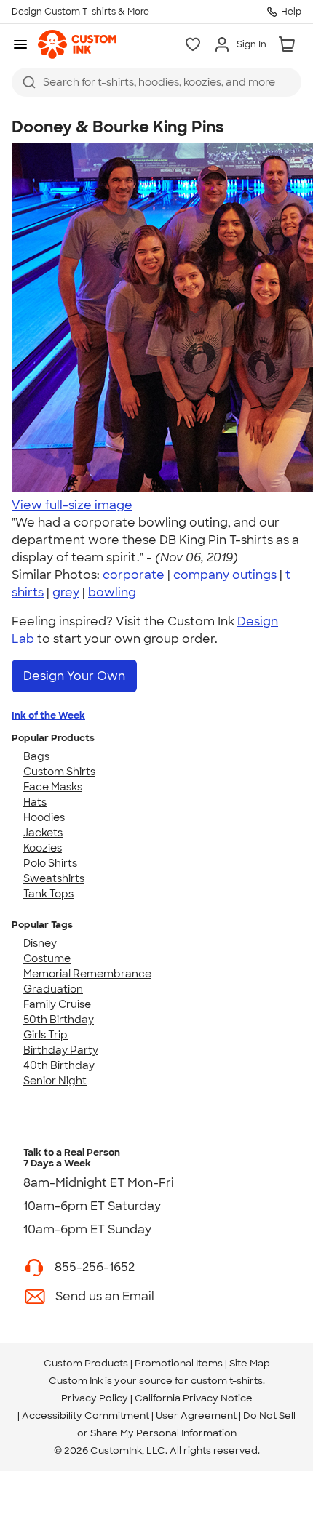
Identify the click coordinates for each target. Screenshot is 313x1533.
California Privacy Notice (194, 1398)
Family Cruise (57, 1004)
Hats (35, 802)
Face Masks (52, 786)
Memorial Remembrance (87, 973)
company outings (225, 575)
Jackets (43, 832)
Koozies (42, 847)
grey (65, 592)
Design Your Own (74, 676)
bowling (112, 592)
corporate (134, 575)
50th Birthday (58, 1019)
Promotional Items (179, 1363)
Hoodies (44, 817)
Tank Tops (48, 893)
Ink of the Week (48, 715)
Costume (47, 958)
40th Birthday (59, 1065)
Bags (36, 756)
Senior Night (55, 1080)
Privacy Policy (94, 1398)
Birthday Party (60, 1050)
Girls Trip (45, 1034)
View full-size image (72, 505)
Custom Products (86, 1363)
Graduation (53, 989)
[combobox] (156, 82)
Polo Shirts (50, 863)
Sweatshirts (53, 878)
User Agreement (196, 1415)
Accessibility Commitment (85, 1415)
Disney (40, 943)
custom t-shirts (227, 1380)
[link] (77, 44)
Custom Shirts (59, 771)
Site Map (249, 1363)
